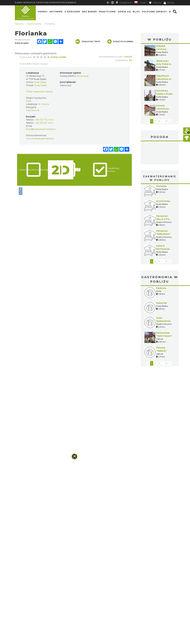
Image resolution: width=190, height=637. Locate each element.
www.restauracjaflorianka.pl (40, 138)
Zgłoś (128, 56)
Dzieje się (124, 11)
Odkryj (43, 11)
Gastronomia (32, 110)
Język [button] (142, 2)
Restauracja (82, 76)
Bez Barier (89, 11)
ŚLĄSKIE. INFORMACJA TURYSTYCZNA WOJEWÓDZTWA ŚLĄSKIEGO (45, 2)
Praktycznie (107, 11)
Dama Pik (161, 303)
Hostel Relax (163, 201)
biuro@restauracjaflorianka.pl (41, 129)
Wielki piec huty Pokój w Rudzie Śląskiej (164, 64)
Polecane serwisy (154, 11)
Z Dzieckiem (72, 11)
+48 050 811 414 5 (44, 123)
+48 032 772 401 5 (44, 119)
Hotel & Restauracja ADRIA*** (163, 248)
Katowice (160, 153)
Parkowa (161, 288)
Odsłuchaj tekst (90, 41)
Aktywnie (56, 11)
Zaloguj (170, 2)
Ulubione (156, 2)
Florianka (161, 186)
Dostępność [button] (125, 2)
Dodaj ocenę (58, 57)
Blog (136, 11)
